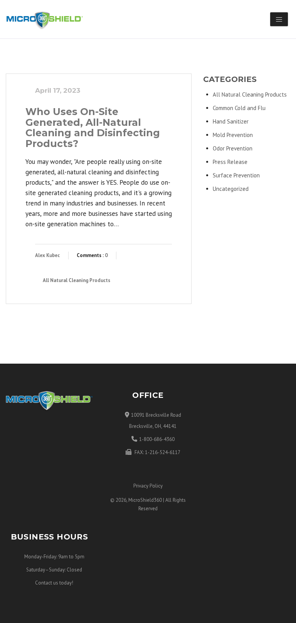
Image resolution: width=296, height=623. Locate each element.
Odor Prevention (232, 148)
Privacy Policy (148, 486)
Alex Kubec (47, 255)
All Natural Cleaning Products (76, 280)
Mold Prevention (233, 135)
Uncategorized (231, 188)
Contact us (46, 583)
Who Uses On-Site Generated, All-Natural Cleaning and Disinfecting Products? (92, 127)
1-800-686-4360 (157, 439)
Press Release (230, 161)
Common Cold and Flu (239, 108)
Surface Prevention (236, 175)
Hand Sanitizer (231, 121)
